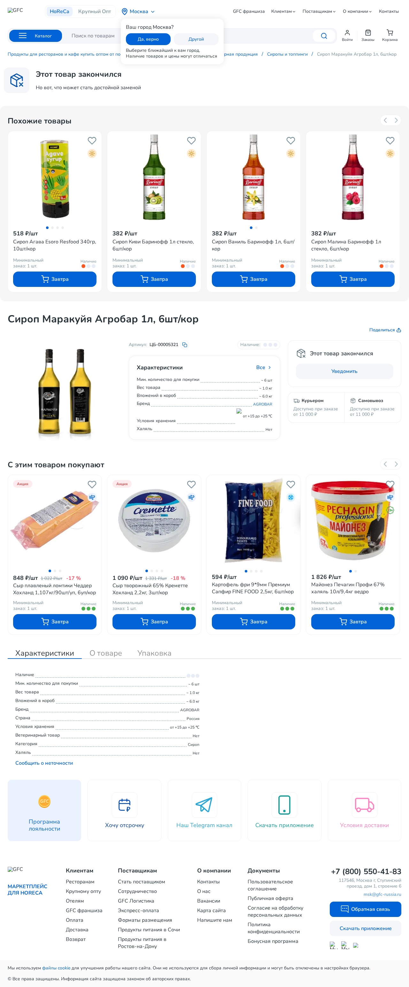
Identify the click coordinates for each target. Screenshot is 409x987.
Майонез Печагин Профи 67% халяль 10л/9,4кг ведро (348, 588)
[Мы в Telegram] (345, 945)
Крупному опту (83, 891)
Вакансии (208, 900)
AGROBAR (262, 404)
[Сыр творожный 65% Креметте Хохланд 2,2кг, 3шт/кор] (154, 520)
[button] (347, 35)
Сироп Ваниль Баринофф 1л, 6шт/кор (253, 245)
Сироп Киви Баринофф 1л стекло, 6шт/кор (153, 245)
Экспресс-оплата (138, 910)
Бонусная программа (273, 941)
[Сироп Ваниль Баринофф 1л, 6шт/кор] (253, 177)
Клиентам (281, 11)
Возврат (76, 939)
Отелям (75, 900)
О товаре (105, 653)
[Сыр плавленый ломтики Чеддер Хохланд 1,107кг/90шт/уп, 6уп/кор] (55, 520)
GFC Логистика (136, 900)
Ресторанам (80, 881)
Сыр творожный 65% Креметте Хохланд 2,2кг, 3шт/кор (150, 589)
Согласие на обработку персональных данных (275, 911)
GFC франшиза (249, 11)
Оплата (74, 920)
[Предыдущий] (386, 120)
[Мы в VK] (357, 945)
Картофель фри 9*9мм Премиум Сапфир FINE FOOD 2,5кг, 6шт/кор (253, 588)
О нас (204, 891)
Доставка (77, 929)
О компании (355, 11)
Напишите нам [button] (214, 920)
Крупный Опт (94, 11)
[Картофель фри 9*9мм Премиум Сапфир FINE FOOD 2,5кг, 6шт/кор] (253, 520)
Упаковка (154, 653)
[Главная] (26, 12)
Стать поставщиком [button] (141, 881)
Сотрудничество (137, 891)
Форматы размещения (145, 920)
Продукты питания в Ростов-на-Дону (142, 943)
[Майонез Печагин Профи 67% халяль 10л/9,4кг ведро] (353, 520)
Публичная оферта (270, 898)
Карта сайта (211, 910)
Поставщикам (317, 11)
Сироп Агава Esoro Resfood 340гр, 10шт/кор (54, 245)
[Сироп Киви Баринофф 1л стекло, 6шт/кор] (154, 177)
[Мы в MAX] (333, 945)
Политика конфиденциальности (274, 928)
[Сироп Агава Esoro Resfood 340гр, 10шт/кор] (55, 177)
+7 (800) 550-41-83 (366, 871)
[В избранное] (92, 140)
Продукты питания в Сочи (149, 929)
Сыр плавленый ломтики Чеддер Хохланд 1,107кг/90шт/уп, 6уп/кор (54, 589)
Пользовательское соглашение (270, 885)
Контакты (389, 11)
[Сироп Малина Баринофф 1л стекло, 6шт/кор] (353, 177)
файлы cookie (56, 968)
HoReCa (59, 11)
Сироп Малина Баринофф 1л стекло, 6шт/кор (346, 245)
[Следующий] (396, 120)
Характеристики (44, 653)
